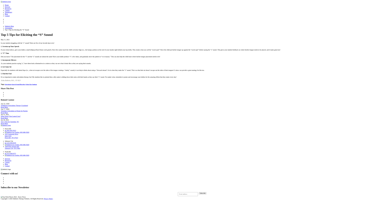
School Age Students (31, 84)
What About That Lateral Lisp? (10, 116)
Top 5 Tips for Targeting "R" (10, 122)
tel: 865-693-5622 (10, 130)
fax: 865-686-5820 (23, 132)
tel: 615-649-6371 (10, 153)
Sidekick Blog (9, 26)
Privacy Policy (48, 199)
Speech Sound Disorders (18, 84)
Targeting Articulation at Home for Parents (14, 111)
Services (7, 7)
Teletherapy (8, 12)
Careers (7, 10)
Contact (7, 16)
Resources (8, 9)
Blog (6, 14)
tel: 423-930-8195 (10, 143)
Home (7, 5)
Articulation (8, 28)
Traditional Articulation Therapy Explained (14, 105)
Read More (4, 107)
